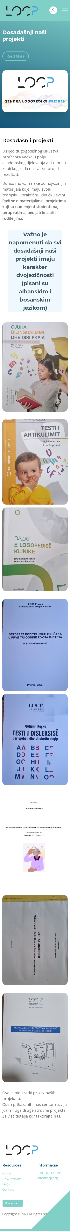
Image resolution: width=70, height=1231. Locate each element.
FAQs (6, 1184)
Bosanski (11, 1203)
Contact (8, 1189)
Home (6, 1174)
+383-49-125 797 (49, 1173)
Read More (15, 56)
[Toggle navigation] (65, 10)
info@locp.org (47, 1178)
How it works (11, 1179)
